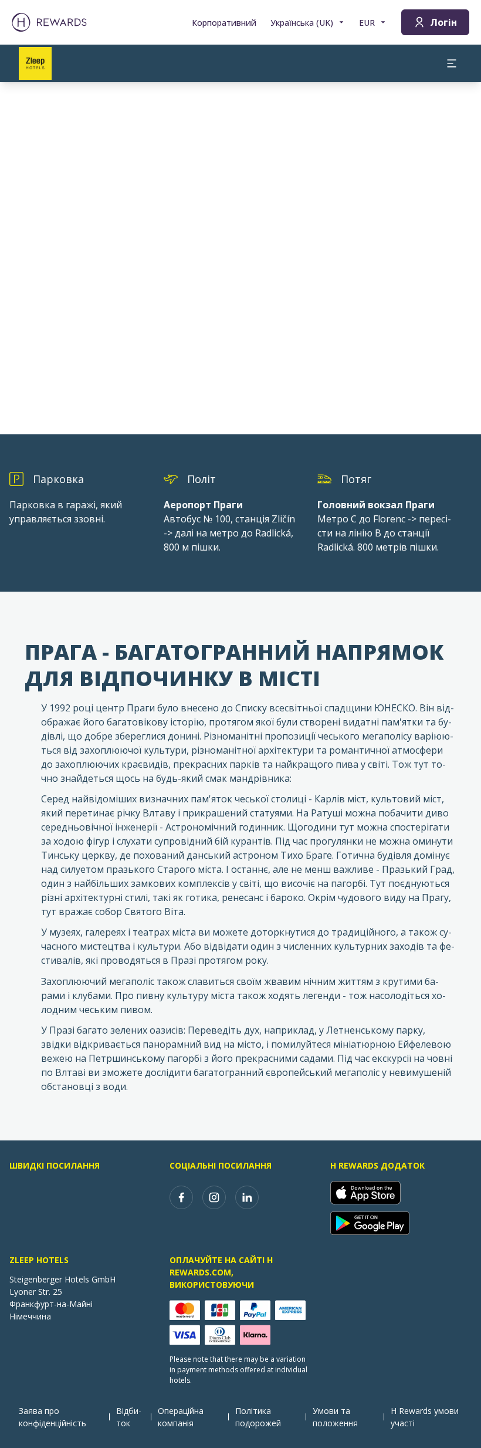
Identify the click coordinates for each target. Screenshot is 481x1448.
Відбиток (128, 1417)
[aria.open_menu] (451, 63)
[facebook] (181, 1197)
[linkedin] (247, 1197)
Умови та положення (335, 1417)
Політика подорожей (258, 1417)
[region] (240, 258)
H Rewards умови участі (425, 1417)
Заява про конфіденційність (52, 1417)
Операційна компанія (181, 1417)
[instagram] (214, 1197)
